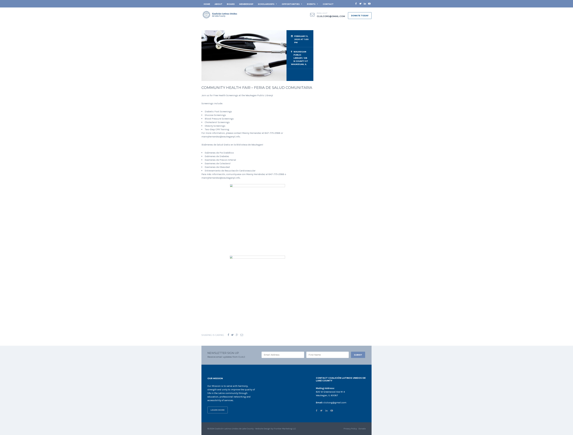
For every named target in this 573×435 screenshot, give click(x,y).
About (218, 4)
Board (231, 4)
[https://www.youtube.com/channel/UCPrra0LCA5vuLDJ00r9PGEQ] (332, 410)
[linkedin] (365, 3)
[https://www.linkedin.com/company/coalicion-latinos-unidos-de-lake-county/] (326, 410)
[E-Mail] (241, 335)
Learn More (218, 410)
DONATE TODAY (359, 15)
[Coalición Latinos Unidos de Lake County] (220, 14)
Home (207, 4)
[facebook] (356, 3)
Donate (362, 428)
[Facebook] (228, 335)
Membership (246, 4)
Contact (328, 4)
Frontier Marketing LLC (285, 428)
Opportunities (291, 4)
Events (311, 4)
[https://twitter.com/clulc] (321, 410)
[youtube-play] (369, 3)
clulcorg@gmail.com (331, 16)
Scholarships (266, 4)
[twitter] (360, 3)
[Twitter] (232, 335)
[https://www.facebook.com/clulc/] (316, 410)
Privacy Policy (350, 428)
